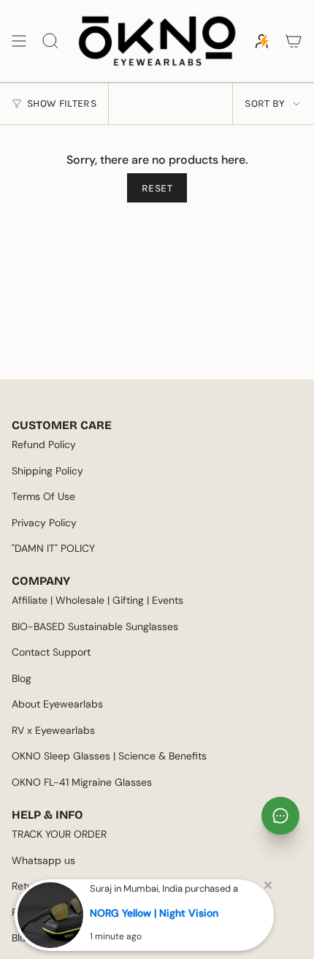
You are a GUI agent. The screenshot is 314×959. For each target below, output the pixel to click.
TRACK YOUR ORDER (59, 834)
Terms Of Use (43, 496)
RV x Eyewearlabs (53, 730)
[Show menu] (19, 41)
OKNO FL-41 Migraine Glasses (82, 782)
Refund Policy (44, 444)
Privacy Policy (44, 522)
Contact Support (51, 652)
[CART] (293, 41)
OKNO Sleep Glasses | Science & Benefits (109, 755)
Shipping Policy (47, 470)
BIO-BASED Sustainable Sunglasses (95, 626)
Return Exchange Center (69, 885)
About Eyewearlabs (57, 703)
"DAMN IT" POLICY (53, 548)
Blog (21, 678)
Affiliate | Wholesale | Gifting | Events (97, 600)
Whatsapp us (43, 860)
